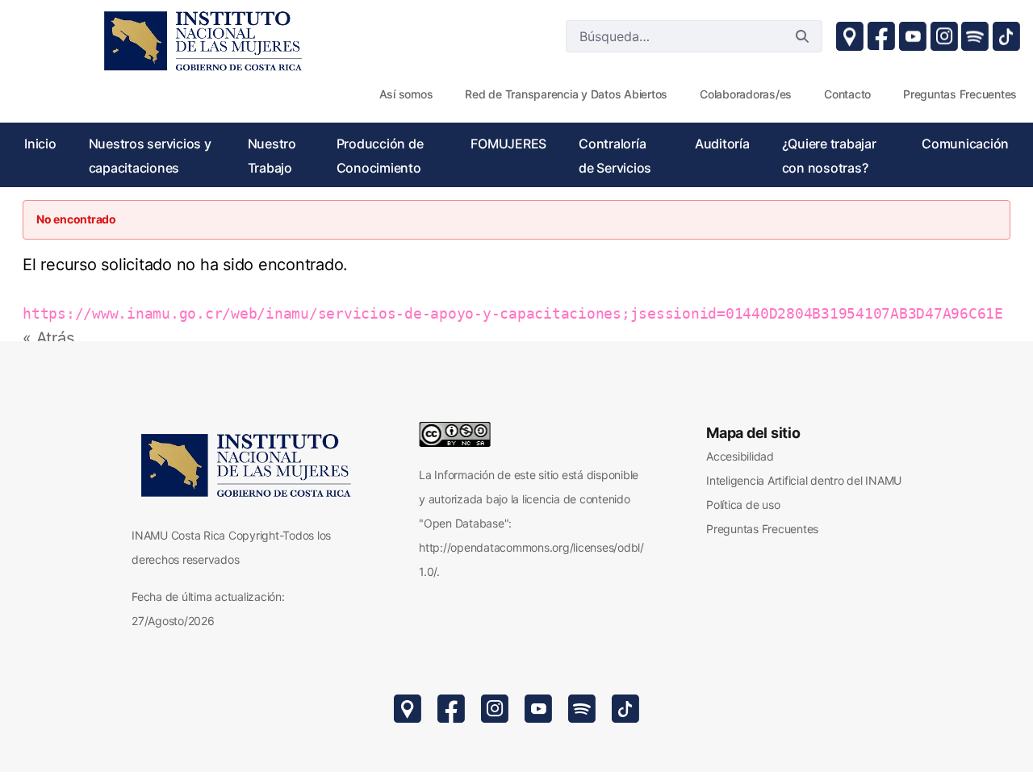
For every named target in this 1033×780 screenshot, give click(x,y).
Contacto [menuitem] (847, 94)
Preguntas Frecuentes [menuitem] (960, 94)
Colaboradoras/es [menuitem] (746, 94)
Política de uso (743, 504)
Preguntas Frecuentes (762, 529)
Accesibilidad (740, 456)
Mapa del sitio (753, 432)
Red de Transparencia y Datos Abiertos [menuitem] (566, 94)
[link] (202, 40)
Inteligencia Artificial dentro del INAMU (803, 480)
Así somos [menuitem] (406, 94)
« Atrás (48, 338)
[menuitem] (40, 144)
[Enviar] (802, 36)
